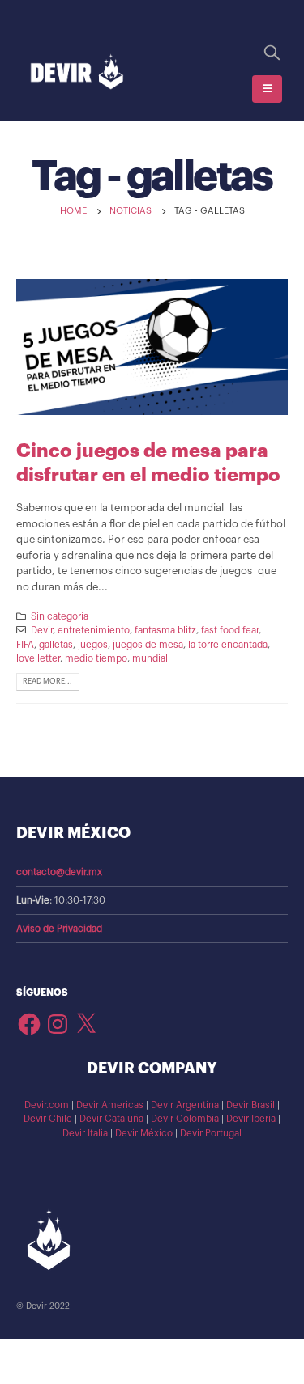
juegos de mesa (148, 645)
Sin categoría (59, 616)
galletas (56, 645)
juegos (93, 645)
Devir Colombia (185, 1119)
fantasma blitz (165, 630)
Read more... (47, 681)
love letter (38, 658)
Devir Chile (48, 1119)
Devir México (144, 1133)
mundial (150, 658)
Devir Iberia (251, 1119)
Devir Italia (85, 1133)
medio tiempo (96, 658)
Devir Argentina (185, 1105)
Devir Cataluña (111, 1119)
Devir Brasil (250, 1105)
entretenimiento (94, 630)
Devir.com (46, 1105)
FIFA (25, 645)
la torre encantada (228, 645)
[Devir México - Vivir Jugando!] (77, 72)
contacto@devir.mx (59, 872)
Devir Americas (109, 1105)
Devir (42, 630)
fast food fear (230, 630)
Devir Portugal (211, 1133)
